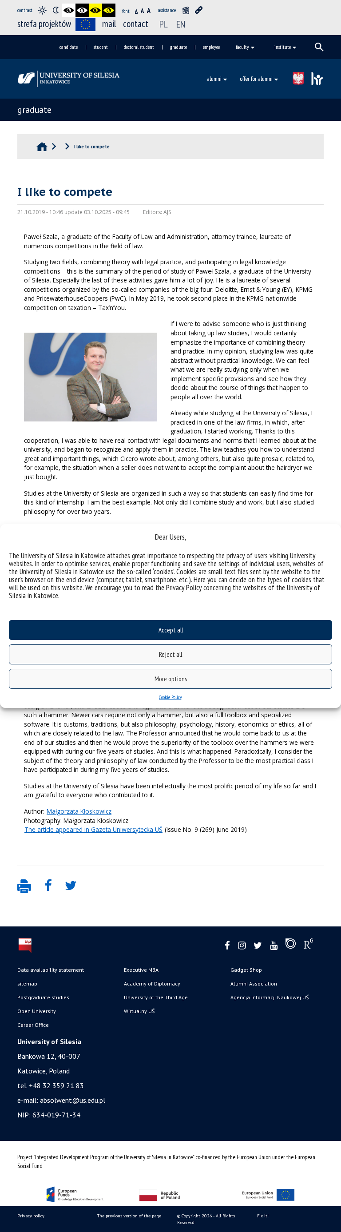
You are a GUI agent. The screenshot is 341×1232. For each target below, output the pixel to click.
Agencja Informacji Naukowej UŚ (269, 997)
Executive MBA (141, 969)
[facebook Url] (227, 946)
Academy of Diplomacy (152, 983)
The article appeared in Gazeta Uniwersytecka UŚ (93, 829)
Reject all (170, 654)
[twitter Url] (258, 946)
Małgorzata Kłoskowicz (79, 811)
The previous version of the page (129, 1216)
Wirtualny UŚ (139, 1011)
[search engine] (319, 47)
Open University (36, 1011)
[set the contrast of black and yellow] (95, 10)
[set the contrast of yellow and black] (108, 10)
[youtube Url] (274, 946)
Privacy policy (30, 1216)
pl (163, 24)
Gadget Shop (246, 969)
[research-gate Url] (308, 945)
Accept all (171, 630)
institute (282, 47)
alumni (214, 79)
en (180, 24)
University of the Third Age (156, 997)
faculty (242, 47)
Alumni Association (253, 983)
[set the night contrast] (55, 10)
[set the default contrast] (42, 10)
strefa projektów (44, 24)
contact (135, 24)
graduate (178, 47)
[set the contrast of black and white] (68, 10)
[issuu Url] (290, 945)
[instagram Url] (242, 946)
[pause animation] (185, 10)
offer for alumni (256, 79)
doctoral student (139, 47)
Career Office (33, 1024)
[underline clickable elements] (199, 10)
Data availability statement (50, 969)
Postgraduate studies (43, 997)
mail (109, 24)
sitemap (27, 983)
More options (171, 679)
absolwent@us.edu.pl (72, 1100)
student (101, 47)
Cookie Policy (170, 697)
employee (211, 47)
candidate (68, 47)
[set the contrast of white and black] (82, 10)
